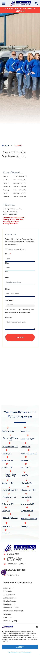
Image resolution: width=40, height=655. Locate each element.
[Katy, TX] (24, 472)
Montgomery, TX (9, 497)
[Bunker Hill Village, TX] (10, 435)
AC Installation (9, 595)
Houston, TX (7, 467)
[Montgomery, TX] (9, 494)
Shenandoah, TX (27, 504)
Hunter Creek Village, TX (10, 475)
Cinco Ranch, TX (27, 439)
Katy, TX (24, 475)
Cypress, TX (7, 453)
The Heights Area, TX (10, 519)
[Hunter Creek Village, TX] (10, 471)
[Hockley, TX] (26, 457)
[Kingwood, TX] (8, 480)
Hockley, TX (26, 460)
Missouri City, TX (28, 490)
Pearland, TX (26, 497)
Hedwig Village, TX (29, 453)
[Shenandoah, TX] (28, 501)
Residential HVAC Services (17, 582)
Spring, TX (6, 511)
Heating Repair (9, 604)
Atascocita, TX (8, 431)
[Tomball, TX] (7, 523)
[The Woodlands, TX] (29, 515)
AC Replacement (10, 598)
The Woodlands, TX (29, 519)
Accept (19, 647)
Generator (7, 614)
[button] (37, 627)
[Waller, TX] (25, 523)
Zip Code (9, 300)
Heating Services (10, 601)
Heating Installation (11, 608)
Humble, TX (26, 467)
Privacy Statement (26, 652)
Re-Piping (7, 617)
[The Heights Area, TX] (10, 514)
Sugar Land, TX (27, 511)
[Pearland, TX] (26, 494)
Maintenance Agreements (13, 611)
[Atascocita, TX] (8, 428)
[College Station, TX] (10, 443)
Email (7, 277)
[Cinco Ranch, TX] (28, 436)
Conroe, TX (25, 446)
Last (6, 272)
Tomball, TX (7, 526)
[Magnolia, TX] (26, 480)
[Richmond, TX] (8, 501)
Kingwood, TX (7, 483)
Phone (7, 289)
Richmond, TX (7, 504)
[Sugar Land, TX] (27, 507)
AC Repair (7, 591)
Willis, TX (6, 533)
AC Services (8, 588)
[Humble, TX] (26, 464)
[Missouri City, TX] (28, 487)
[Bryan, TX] (25, 428)
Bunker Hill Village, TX (10, 439)
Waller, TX (25, 526)
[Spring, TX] (6, 507)
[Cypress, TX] (7, 450)
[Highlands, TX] (8, 457)
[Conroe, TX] (26, 443)
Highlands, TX (7, 460)
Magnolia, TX (26, 483)
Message (8, 317)
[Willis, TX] (6, 530)
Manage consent (3, 572)
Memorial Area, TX (9, 490)
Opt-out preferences (14, 652)
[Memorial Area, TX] (9, 487)
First (7, 263)
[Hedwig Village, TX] (29, 450)
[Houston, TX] (7, 464)
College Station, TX (10, 446)
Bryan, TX (25, 431)
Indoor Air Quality (10, 621)
